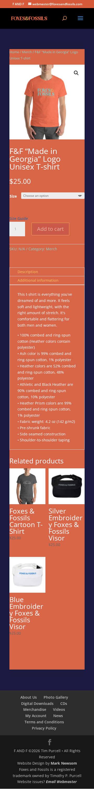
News (58, 715)
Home (14, 52)
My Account (35, 715)
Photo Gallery (56, 697)
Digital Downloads (37, 703)
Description (27, 271)
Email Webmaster (61, 781)
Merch (27, 52)
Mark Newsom (64, 763)
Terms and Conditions (44, 721)
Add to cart (50, 228)
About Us (28, 697)
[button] (76, 73)
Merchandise (34, 709)
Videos (59, 709)
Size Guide (18, 218)
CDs (63, 703)
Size (13, 196)
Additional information (37, 280)
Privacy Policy (44, 728)
